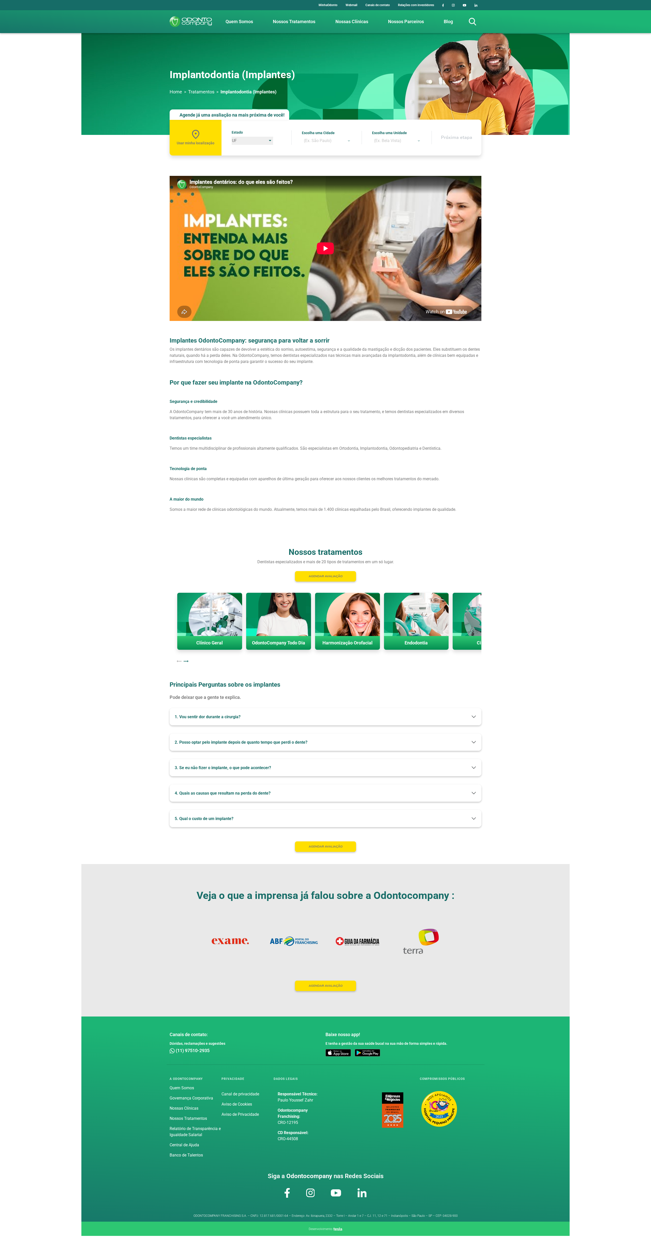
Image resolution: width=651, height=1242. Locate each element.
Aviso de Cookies (236, 1104)
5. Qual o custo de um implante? (204, 818)
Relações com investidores (416, 5)
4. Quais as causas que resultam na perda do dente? (223, 793)
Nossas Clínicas (351, 21)
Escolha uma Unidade (389, 133)
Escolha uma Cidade (318, 133)
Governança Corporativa (191, 1098)
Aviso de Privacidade (240, 1114)
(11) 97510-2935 (192, 1050)
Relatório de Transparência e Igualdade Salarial (195, 1131)
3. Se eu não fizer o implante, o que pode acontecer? (223, 767)
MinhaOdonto (328, 5)
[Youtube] (464, 5)
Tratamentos (201, 91)
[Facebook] (443, 5)
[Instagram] (453, 5)
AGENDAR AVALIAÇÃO (326, 576)
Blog (448, 21)
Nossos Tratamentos (294, 21)
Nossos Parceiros (406, 21)
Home (176, 91)
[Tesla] (337, 1228)
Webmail (351, 5)
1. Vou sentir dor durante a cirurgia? (208, 716)
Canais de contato (377, 5)
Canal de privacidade (240, 1094)
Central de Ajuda (184, 1144)
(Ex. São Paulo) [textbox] (318, 140)
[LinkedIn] (476, 5)
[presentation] (179, 661)
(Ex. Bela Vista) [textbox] (387, 140)
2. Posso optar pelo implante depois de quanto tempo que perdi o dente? (241, 742)
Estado (237, 132)
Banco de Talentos (186, 1155)
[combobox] (326, 140)
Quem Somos (239, 21)
